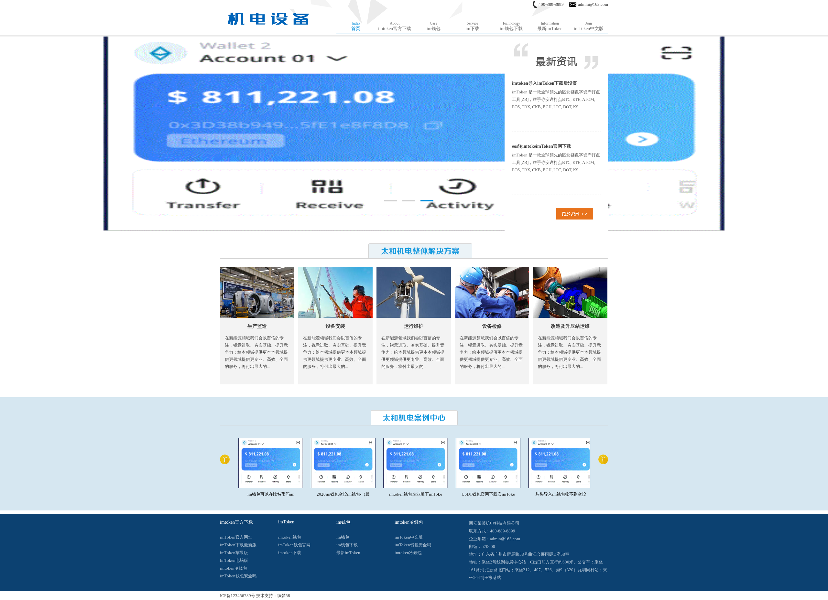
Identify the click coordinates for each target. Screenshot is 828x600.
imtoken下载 (289, 552)
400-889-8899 (551, 4)
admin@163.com (593, 4)
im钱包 (343, 522)
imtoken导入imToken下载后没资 (544, 83)
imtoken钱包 (289, 537)
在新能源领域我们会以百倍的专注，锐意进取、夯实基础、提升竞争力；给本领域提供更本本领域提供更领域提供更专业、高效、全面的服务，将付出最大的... (256, 352)
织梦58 (283, 595)
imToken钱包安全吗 (238, 575)
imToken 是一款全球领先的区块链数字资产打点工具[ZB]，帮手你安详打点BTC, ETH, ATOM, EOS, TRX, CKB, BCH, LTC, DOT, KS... (556, 99)
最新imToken (348, 552)
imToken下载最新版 (238, 544)
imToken (286, 522)
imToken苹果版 (234, 552)
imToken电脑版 (234, 560)
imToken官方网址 (236, 537)
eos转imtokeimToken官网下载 (541, 146)
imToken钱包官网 (294, 544)
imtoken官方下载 (236, 522)
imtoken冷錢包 (233, 568)
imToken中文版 (409, 537)
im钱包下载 (347, 544)
